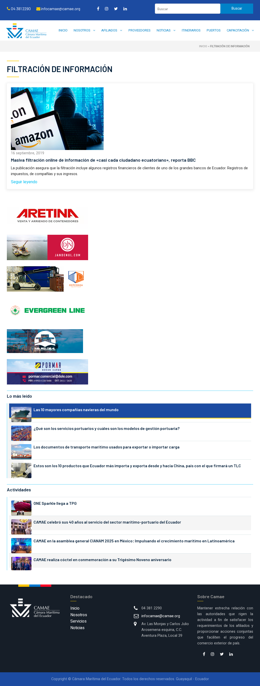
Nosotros (82, 30)
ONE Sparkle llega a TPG (55, 503)
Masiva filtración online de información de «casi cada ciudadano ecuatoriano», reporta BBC (103, 160)
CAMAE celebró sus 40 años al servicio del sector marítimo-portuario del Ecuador (107, 522)
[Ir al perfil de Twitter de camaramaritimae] (116, 9)
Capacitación (238, 30)
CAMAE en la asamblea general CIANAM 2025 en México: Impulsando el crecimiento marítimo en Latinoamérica (134, 540)
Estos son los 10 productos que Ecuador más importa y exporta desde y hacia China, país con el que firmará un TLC (137, 465)
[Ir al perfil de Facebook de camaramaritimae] (98, 9)
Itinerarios (191, 30)
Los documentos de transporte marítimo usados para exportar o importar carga (107, 446)
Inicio (63, 30)
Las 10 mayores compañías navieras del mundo (76, 409)
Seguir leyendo (24, 182)
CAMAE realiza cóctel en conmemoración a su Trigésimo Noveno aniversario (102, 559)
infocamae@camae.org (160, 616)
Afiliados (109, 30)
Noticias (164, 30)
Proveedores (139, 30)
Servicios (78, 621)
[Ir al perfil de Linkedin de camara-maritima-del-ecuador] (125, 9)
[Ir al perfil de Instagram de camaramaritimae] (106, 9)
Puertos (214, 30)
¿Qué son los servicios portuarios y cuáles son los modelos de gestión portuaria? (107, 428)
